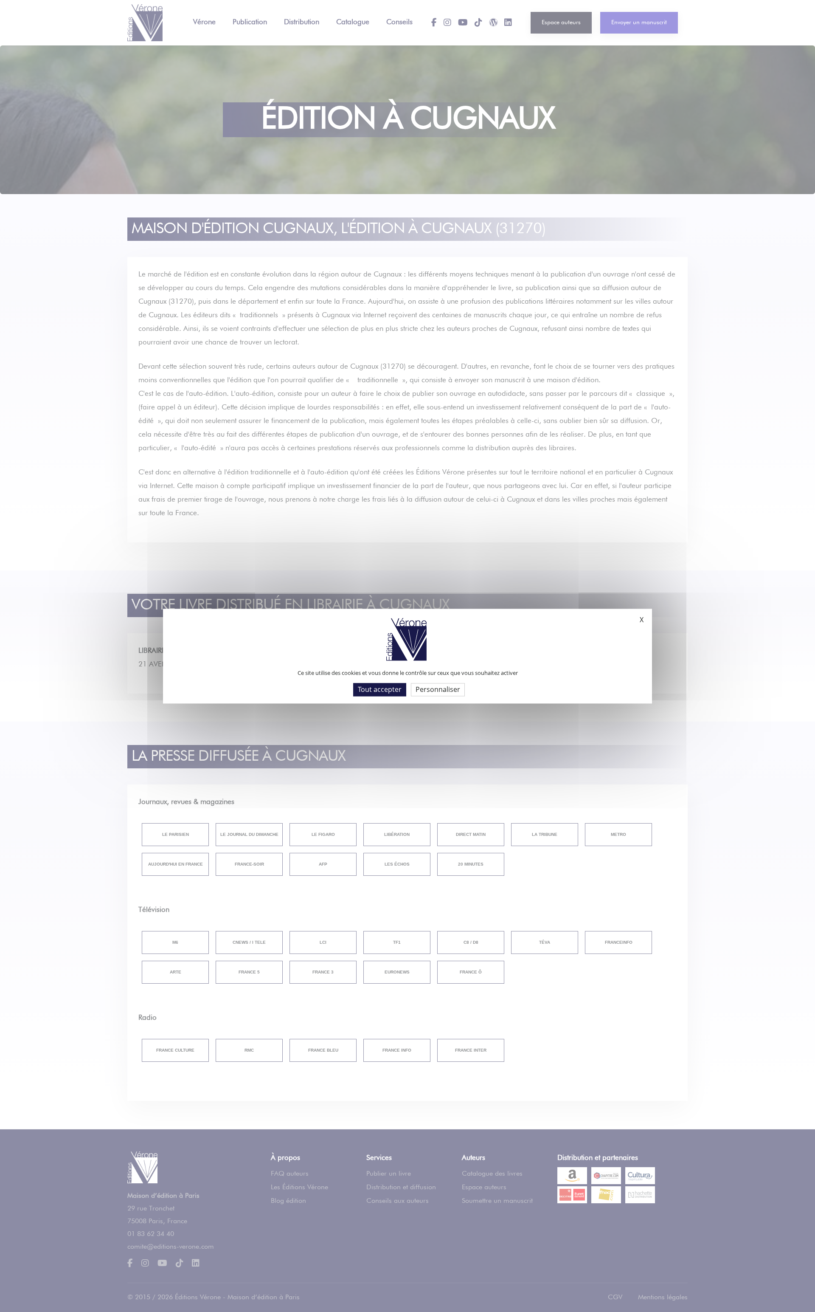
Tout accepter (380, 689)
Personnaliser (438, 689)
